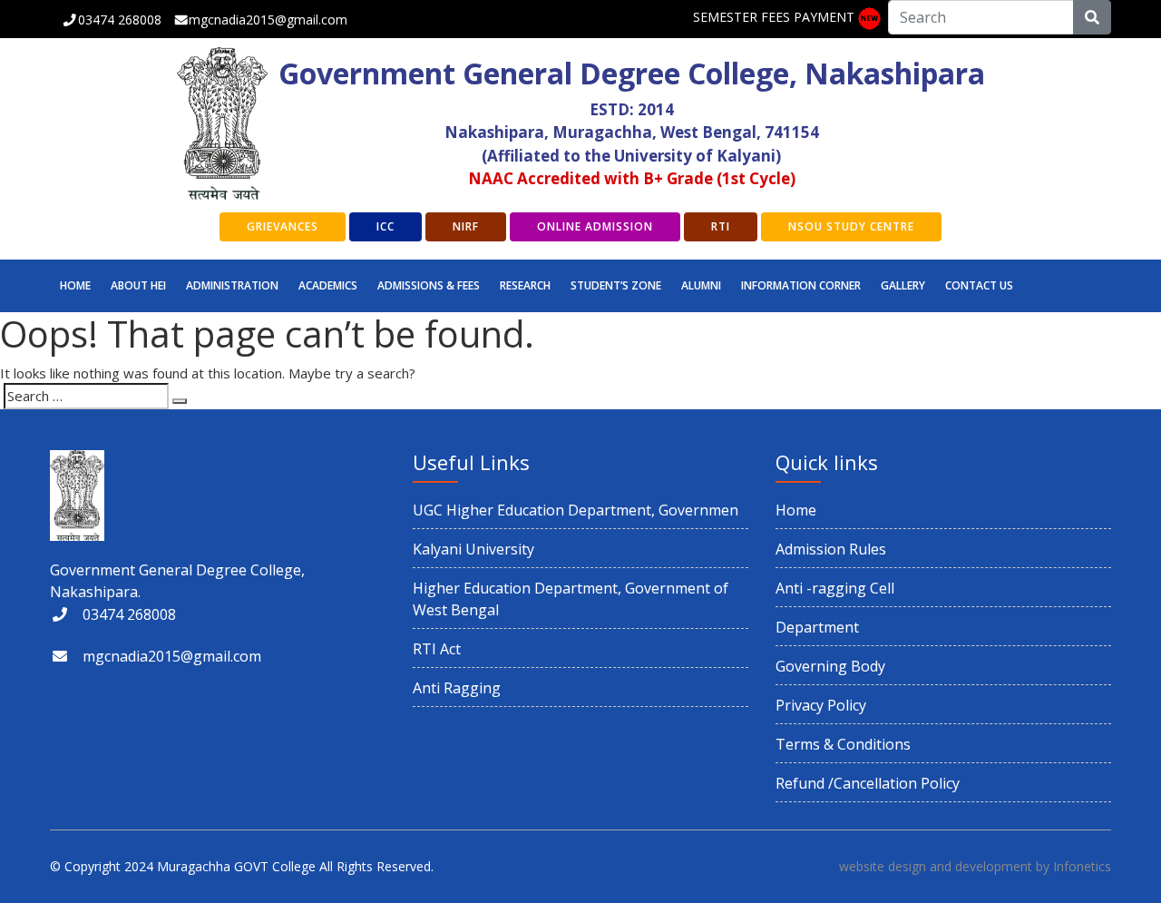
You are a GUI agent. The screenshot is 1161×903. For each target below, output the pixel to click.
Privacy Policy (821, 705)
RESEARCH (525, 285)
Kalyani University (473, 549)
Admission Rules (831, 549)
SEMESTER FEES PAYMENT (773, 16)
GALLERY (903, 285)
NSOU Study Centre (851, 226)
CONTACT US (979, 285)
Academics (327, 285)
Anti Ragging (457, 688)
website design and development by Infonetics (975, 866)
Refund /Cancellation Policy (868, 783)
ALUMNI (701, 285)
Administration (232, 285)
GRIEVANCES (282, 226)
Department (817, 627)
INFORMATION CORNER (801, 285)
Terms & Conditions (843, 744)
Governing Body (830, 666)
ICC (385, 226)
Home (75, 285)
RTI (720, 226)
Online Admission (595, 226)
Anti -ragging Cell (835, 588)
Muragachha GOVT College (236, 866)
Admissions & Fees (428, 285)
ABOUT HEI (138, 285)
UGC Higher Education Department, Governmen (575, 510)
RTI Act (437, 649)
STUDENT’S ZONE (616, 285)
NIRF (466, 226)
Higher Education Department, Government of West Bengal (570, 599)
